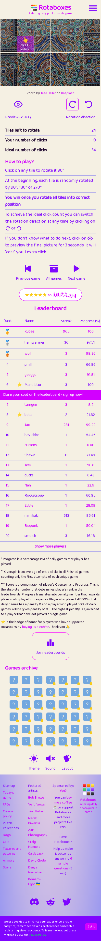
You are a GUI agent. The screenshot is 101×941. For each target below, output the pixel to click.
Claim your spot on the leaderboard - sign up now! (43, 395)
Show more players (50, 546)
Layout (67, 769)
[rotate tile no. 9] (58, 44)
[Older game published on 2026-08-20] (26, 692)
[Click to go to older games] (54, 268)
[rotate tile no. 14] (42, 61)
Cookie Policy (37, 935)
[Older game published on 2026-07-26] (75, 729)
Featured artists (34, 788)
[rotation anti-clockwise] (89, 104)
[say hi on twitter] (67, 901)
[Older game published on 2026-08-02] (75, 717)
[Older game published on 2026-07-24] (14, 741)
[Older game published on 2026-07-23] (26, 741)
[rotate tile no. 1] (25, 27)
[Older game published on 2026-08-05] (38, 717)
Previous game (28, 279)
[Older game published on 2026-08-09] (75, 704)
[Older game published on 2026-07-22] (38, 741)
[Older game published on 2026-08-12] (38, 704)
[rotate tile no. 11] (92, 44)
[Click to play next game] (76, 268)
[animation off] (67, 758)
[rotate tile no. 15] (58, 61)
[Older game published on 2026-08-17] (63, 692)
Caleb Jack (35, 853)
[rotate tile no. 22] (75, 77)
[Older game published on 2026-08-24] (63, 680)
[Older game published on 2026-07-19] (75, 741)
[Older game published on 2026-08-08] (87, 704)
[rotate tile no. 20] (42, 77)
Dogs (7, 835)
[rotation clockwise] (72, 104)
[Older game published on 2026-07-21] (50, 741)
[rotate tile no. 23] (92, 77)
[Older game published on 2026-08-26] (38, 680)
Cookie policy (8, 814)
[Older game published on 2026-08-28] (14, 680)
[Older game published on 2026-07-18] (87, 741)
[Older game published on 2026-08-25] (50, 680)
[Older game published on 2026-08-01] (87, 717)
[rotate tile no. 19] (25, 77)
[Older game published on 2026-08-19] (38, 692)
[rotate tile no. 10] (75, 44)
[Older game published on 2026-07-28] (50, 729)
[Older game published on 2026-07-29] (38, 729)
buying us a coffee (35, 627)
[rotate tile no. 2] (42, 27)
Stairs (7, 867)
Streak (66, 321)
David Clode (37, 860)
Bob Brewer (36, 797)
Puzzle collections (11, 825)
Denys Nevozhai (35, 870)
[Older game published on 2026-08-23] (75, 680)
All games (54, 279)
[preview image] (18, 104)
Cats (6, 842)
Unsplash (67, 93)
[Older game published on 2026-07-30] (26, 729)
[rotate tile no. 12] (8, 61)
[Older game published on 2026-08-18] (50, 692)
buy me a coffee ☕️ (62, 802)
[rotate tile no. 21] (58, 77)
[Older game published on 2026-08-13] (26, 704)
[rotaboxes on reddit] (50, 901)
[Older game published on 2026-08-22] (87, 680)
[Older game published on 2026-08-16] (75, 692)
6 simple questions (63, 863)
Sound (50, 769)
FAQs (7, 804)
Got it (91, 926)
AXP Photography (37, 832)
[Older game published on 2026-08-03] (63, 717)
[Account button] (93, 8)
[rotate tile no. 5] (92, 27)
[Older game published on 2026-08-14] (14, 704)
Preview (18, 117)
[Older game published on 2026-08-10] (63, 704)
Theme (33, 769)
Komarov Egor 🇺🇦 (34, 882)
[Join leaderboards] (50, 643)
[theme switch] (34, 758)
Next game (76, 279)
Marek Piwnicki (34, 821)
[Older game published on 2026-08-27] (26, 680)
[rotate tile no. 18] (8, 77)
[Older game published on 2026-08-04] (50, 717)
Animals (8, 860)
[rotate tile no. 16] (75, 61)
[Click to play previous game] (28, 268)
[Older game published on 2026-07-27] (63, 729)
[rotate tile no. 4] (75, 27)
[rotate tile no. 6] (8, 44)
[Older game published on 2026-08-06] (26, 717)
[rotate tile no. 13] (25, 61)
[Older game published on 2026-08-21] (14, 692)
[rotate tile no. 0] (8, 27)
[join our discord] (34, 901)
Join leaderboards (50, 653)
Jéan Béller (48, 93)
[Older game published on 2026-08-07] (14, 717)
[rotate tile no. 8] (42, 44)
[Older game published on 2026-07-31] (14, 729)
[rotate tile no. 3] (58, 27)
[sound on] (50, 758)
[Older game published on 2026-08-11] (50, 704)
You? (63, 790)
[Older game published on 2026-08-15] (87, 692)
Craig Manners (34, 844)
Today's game (8, 795)
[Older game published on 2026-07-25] (87, 729)
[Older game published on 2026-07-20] (63, 741)
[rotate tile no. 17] (92, 61)
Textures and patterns (12, 851)
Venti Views (36, 804)
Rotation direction (80, 117)
